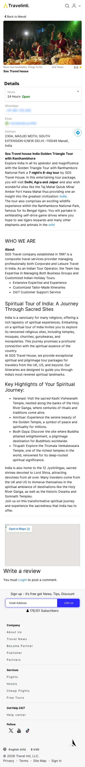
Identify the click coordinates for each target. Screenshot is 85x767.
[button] (9, 43)
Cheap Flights (18, 690)
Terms (23, 761)
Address (10, 131)
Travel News (17, 639)
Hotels (12, 683)
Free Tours (15, 697)
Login (22, 580)
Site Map (39, 761)
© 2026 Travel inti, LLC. (21, 756)
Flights (12, 677)
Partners (14, 659)
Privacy (8, 761)
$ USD (35, 749)
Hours (11, 92)
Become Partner (20, 646)
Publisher (14, 652)
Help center (16, 714)
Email (8, 118)
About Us (14, 632)
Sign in (56, 761)
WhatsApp (11, 105)
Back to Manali (16, 16)
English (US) (17, 749)
